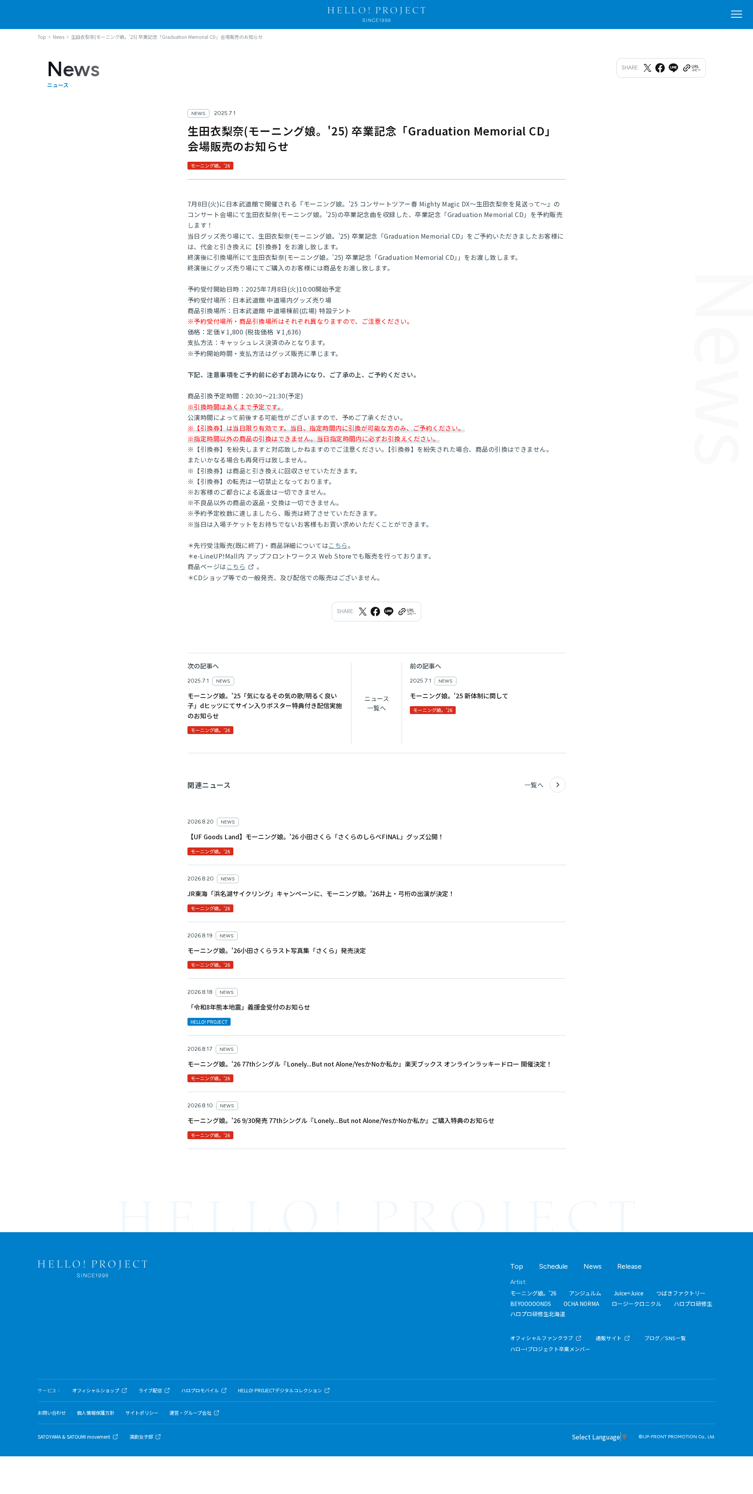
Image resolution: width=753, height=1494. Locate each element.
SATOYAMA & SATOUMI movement (74, 1437)
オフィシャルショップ (95, 1390)
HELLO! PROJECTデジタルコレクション (280, 1390)
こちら (337, 545)
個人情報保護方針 (96, 1413)
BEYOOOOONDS (530, 1304)
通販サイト (609, 1338)
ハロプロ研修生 (693, 1304)
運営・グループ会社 (190, 1413)
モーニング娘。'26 (533, 1293)
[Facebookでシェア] (660, 68)
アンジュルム (585, 1293)
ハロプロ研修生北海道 (537, 1314)
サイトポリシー (142, 1413)
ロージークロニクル (636, 1304)
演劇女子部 (141, 1437)
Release (629, 1266)
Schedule (553, 1266)
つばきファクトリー (681, 1293)
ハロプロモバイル (200, 1390)
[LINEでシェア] (673, 68)
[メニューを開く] (736, 14)
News (593, 1266)
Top (516, 1266)
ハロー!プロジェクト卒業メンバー (550, 1349)
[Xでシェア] (647, 68)
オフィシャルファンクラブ (541, 1338)
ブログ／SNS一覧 (665, 1338)
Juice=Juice (629, 1293)
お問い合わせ (52, 1413)
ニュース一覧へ (376, 703)
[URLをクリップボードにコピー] (691, 68)
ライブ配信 (150, 1390)
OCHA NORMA (581, 1304)
